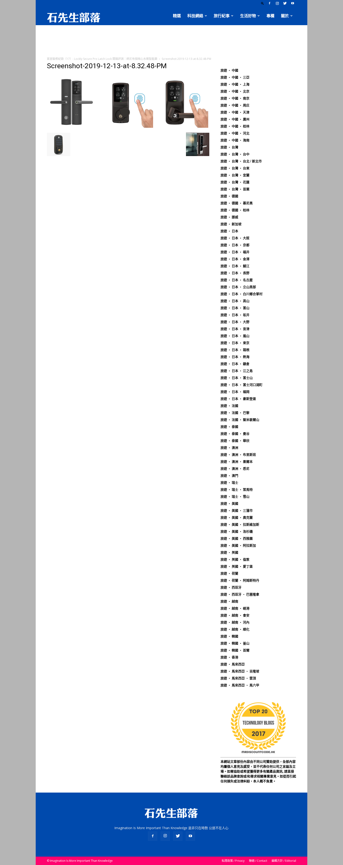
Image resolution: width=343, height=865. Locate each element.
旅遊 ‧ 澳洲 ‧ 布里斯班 (238, 454)
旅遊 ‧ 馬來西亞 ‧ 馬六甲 (239, 685)
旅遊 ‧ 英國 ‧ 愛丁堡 (236, 566)
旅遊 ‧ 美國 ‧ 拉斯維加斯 (239, 524)
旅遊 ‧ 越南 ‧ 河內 (234, 622)
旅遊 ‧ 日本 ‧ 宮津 (234, 329)
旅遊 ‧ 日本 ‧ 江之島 (236, 371)
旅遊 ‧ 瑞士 (229, 482)
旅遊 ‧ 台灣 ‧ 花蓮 (234, 182)
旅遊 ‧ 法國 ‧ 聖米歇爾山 (239, 420)
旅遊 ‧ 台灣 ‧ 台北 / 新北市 (241, 161)
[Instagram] (277, 3)
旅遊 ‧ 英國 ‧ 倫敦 (234, 559)
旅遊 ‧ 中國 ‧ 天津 (234, 112)
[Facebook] (269, 3)
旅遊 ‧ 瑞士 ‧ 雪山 (234, 496)
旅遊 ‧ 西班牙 (231, 587)
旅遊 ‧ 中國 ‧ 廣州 (234, 119)
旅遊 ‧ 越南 (229, 601)
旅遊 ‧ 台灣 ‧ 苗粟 (234, 189)
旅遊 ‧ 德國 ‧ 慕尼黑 (236, 203)
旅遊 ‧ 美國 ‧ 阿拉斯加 (238, 545)
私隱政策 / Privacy (233, 861)
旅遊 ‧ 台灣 (229, 147)
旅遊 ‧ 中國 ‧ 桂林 (234, 126)
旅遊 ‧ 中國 (229, 70)
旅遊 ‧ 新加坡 (231, 224)
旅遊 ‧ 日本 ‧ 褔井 (234, 252)
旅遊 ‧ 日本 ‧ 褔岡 (234, 392)
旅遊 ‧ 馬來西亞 (232, 664)
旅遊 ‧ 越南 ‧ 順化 (234, 629)
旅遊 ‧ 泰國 (229, 427)
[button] (262, 3)
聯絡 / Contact (258, 861)
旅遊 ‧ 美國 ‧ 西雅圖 (236, 538)
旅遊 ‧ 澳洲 (229, 448)
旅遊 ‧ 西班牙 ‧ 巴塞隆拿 (239, 594)
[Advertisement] (171, 41)
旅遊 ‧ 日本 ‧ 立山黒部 (238, 287)
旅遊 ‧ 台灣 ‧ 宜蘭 (234, 175)
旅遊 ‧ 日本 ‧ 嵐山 (234, 336)
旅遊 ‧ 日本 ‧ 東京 (234, 343)
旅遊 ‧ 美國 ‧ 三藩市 (236, 510)
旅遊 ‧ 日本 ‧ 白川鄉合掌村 (241, 294)
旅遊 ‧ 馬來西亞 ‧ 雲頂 (238, 678)
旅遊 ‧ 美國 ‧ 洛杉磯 (236, 531)
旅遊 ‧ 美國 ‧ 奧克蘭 (236, 517)
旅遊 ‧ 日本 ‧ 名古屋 (236, 280)
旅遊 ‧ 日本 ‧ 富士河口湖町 (241, 385)
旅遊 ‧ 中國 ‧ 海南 (234, 140)
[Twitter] (284, 3)
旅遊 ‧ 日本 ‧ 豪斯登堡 (238, 399)
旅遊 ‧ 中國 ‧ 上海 (234, 84)
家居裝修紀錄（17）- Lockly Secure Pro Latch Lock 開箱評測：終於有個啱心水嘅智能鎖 (102, 59)
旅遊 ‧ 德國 (229, 196)
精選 (177, 16)
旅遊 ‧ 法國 (229, 406)
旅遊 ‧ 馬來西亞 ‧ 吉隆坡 (239, 671)
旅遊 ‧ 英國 (229, 552)
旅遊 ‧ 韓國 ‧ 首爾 (234, 650)
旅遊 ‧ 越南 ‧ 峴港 (234, 608)
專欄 (270, 16)
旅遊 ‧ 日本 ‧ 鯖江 (234, 266)
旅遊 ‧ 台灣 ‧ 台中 (234, 154)
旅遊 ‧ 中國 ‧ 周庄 (234, 105)
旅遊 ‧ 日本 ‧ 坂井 (234, 315)
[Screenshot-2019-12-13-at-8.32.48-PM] (128, 128)
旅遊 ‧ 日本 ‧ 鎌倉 (234, 364)
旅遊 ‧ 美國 (229, 503)
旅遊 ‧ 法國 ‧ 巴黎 (234, 413)
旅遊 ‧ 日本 (229, 231)
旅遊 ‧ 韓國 (229, 636)
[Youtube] (292, 3)
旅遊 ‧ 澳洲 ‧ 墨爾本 (236, 461)
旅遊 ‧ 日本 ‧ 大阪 (234, 238)
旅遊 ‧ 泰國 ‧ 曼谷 (234, 434)
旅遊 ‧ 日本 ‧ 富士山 (236, 378)
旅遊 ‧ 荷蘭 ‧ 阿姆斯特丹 (239, 580)
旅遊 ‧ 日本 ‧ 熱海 (234, 357)
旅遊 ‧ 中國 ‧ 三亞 (234, 77)
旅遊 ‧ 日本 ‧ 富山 (234, 308)
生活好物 (248, 16)
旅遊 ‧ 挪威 (229, 217)
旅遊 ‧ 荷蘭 (229, 573)
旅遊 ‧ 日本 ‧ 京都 (234, 245)
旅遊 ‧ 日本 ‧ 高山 (234, 301)
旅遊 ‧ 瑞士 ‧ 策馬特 (236, 489)
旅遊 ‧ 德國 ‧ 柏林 (234, 210)
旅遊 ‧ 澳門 (229, 475)
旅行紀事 (222, 16)
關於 (285, 16)
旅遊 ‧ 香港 (229, 657)
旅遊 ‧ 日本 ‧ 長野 (234, 273)
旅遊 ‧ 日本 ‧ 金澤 (234, 259)
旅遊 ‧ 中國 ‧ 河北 (234, 133)
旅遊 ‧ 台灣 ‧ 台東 (234, 168)
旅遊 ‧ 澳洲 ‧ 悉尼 (234, 468)
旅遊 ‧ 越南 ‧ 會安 (234, 615)
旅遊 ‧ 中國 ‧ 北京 (234, 91)
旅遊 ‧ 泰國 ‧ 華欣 (234, 441)
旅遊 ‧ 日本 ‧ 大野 (234, 322)
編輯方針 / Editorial (284, 861)
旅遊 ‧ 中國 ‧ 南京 (234, 98)
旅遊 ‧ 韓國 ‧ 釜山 (234, 643)
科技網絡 (195, 16)
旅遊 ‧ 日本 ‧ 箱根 (234, 350)
